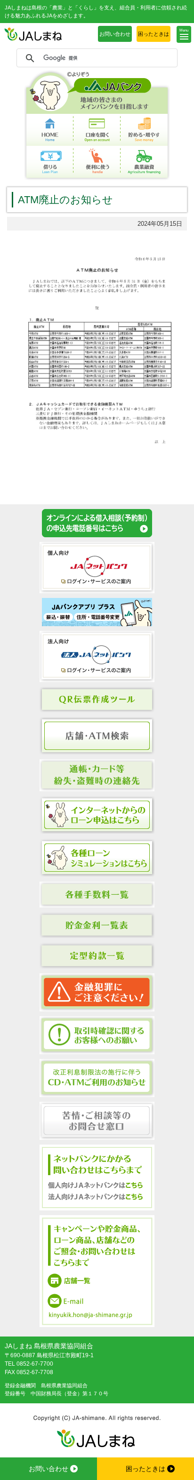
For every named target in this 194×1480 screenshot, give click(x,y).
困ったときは (153, 34)
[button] (184, 34)
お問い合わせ (114, 34)
